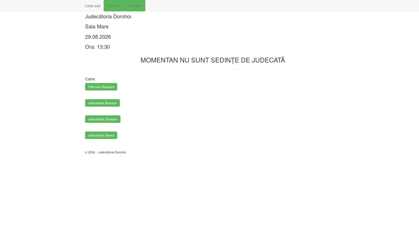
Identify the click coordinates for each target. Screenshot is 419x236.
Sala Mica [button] (135, 5)
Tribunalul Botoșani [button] (101, 87)
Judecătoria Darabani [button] (103, 119)
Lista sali (92, 5)
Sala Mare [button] (114, 5)
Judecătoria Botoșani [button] (102, 103)
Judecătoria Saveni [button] (101, 135)
